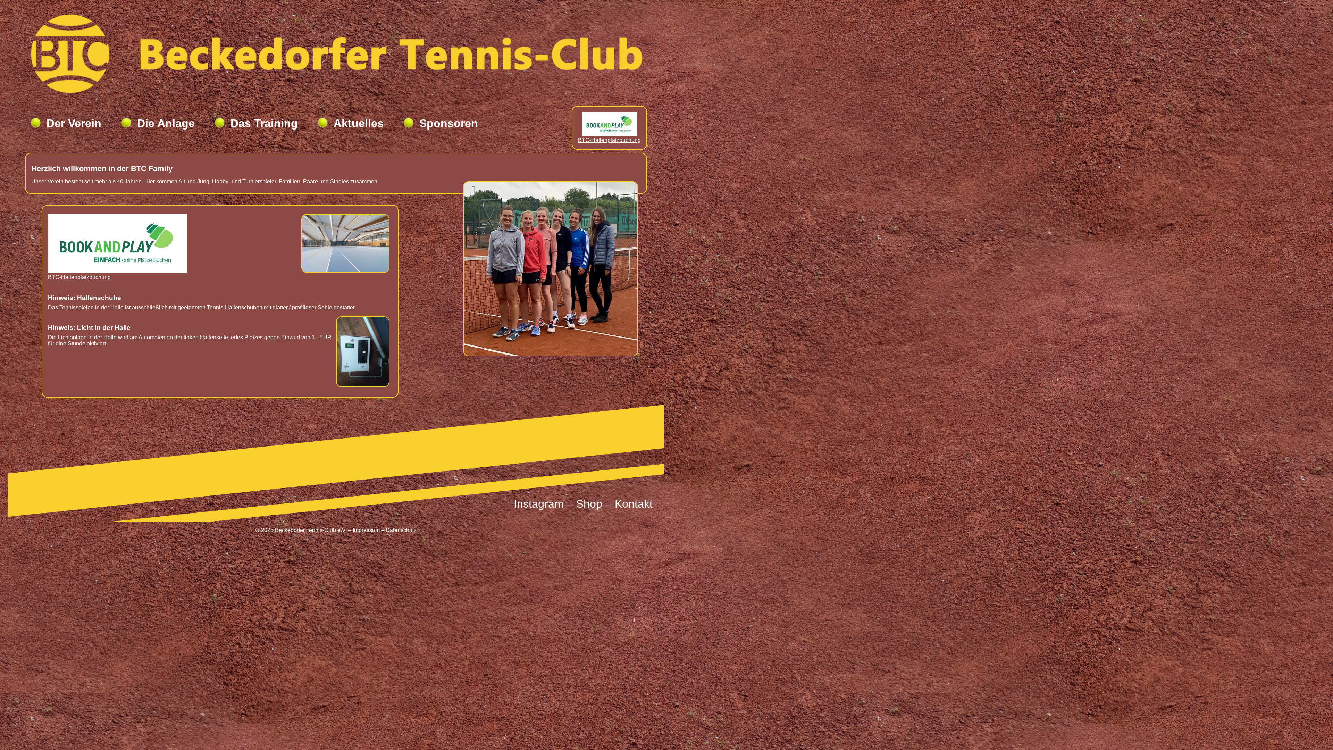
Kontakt (634, 504)
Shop (589, 504)
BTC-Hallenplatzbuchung (609, 140)
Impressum (366, 530)
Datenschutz (401, 530)
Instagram (539, 504)
